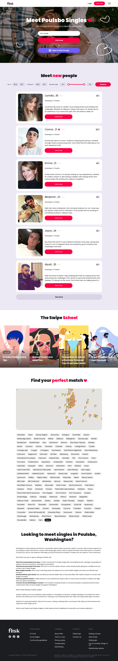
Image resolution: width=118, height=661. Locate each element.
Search (103, 84)
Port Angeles (47, 493)
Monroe (57, 481)
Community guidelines (38, 640)
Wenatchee (34, 516)
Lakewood (51, 473)
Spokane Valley (33, 508)
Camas (39, 446)
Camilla (49, 95)
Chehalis (59, 446)
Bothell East (21, 442)
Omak (29, 489)
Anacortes (55, 435)
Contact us (77, 637)
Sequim (81, 501)
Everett (85, 454)
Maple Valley (42, 477)
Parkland (81, 489)
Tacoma (66, 508)
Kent (69, 466)
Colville (91, 446)
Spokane (20, 508)
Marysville (67, 477)
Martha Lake (55, 477)
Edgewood (32, 454)
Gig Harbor (46, 462)
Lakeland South (38, 473)
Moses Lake (68, 481)
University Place (54, 512)
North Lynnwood (75, 485)
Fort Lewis (21, 462)
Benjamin (50, 197)
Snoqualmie (66, 504)
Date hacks (93, 637)
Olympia (20, 489)
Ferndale (65, 458)
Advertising (59, 647)
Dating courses (94, 633)
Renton (63, 497)
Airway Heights (41, 435)
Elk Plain (53, 454)
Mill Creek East (33, 481)
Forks (94, 458)
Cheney (69, 446)
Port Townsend (75, 493)
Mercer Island (87, 477)
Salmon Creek (22, 501)
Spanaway (88, 504)
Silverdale (42, 504)
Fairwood (42, 458)
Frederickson (33, 462)
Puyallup (43, 497)
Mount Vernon (81, 481)
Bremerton (53, 442)
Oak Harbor (89, 485)
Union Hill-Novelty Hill (37, 512)
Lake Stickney (73, 470)
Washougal (21, 516)
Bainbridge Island (24, 439)
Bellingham (70, 439)
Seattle (56, 501)
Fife (73, 458)
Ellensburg (64, 454)
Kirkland (78, 466)
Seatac (47, 501)
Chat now (58, 117)
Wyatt (48, 264)
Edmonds (43, 454)
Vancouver (68, 512)
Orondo (49, 489)
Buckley (91, 442)
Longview (74, 473)
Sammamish (36, 501)
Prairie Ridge (22, 497)
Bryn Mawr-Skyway (77, 442)
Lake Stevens (59, 470)
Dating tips (93, 640)
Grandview (80, 462)
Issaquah (31, 466)
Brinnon (64, 442)
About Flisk (59, 633)
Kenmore (49, 466)
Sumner (46, 508)
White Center (74, 516)
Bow (44, 442)
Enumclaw (75, 454)
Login (90, 3)
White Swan (87, 516)
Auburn (86, 435)
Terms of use (60, 637)
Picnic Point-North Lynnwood (28, 493)
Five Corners (83, 458)
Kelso (41, 466)
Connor (49, 129)
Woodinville (21, 520)
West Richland (60, 516)
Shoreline (20, 504)
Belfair (50, 439)
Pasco (90, 489)
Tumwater (21, 512)
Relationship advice (96, 648)
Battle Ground (39, 439)
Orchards (39, 489)
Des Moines (56, 450)
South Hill (77, 504)
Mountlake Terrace (24, 485)
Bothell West (34, 442)
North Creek (61, 485)
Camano (29, 446)
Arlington (65, 435)
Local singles (35, 637)
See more (59, 297)
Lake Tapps (85, 470)
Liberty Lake (63, 473)
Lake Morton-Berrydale (42, 470)
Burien (19, 446)
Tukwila (97, 508)
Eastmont (21, 454)
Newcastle (49, 485)
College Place (80, 446)
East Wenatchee (91, 450)
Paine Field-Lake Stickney (64, 489)
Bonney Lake (83, 439)
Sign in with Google (60, 50)
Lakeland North (23, 473)
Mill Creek (21, 481)
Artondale (76, 435)
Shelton (90, 501)
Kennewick (60, 466)
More (48, 520)
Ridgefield (83, 497)
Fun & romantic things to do (98, 644)
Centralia (48, 446)
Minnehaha (47, 481)
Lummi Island (86, 473)
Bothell (93, 439)
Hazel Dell (21, 466)
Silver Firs (31, 504)
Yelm (40, 520)
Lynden (97, 473)
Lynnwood (21, 477)
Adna (30, 435)
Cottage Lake (22, 450)
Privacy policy (60, 640)
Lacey (86, 466)
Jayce (48, 230)
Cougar (34, 450)
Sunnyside (56, 508)
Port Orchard (61, 493)
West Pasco (46, 516)
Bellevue (60, 439)
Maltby (31, 477)
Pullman (33, 497)
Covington (44, 450)
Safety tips (77, 633)
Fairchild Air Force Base (26, 458)
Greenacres (92, 462)
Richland (73, 497)
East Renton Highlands (72, 450)
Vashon (78, 512)
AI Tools (33, 633)
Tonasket (77, 508)
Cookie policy (60, 643)
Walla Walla (89, 512)
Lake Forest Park (23, 470)
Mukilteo (38, 485)
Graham (69, 462)
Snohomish (53, 504)
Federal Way (54, 458)
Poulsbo (87, 493)
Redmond (53, 497)
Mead (76, 477)
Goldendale (58, 462)
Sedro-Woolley (68, 501)
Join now (99, 3)
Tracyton (87, 508)
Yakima (32, 520)
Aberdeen (21, 435)
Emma (49, 163)
